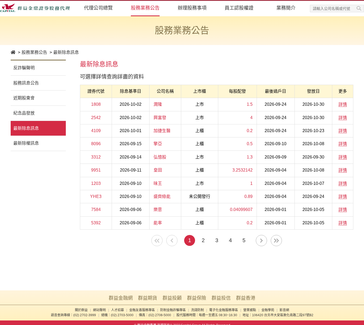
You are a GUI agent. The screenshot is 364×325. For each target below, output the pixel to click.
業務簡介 (286, 8)
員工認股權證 (239, 8)
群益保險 (196, 298)
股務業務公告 (145, 8)
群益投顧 (172, 298)
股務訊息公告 (26, 83)
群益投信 (221, 298)
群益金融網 (121, 298)
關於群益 (81, 310)
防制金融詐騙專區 (173, 310)
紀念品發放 (24, 113)
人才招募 (117, 310)
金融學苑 (267, 310)
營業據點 (249, 310)
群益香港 (245, 298)
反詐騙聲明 (24, 68)
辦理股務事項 (192, 8)
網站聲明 (99, 310)
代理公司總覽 (98, 8)
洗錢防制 (197, 310)
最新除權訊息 (26, 143)
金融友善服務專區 (142, 310)
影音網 (284, 310)
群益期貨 (147, 298)
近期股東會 (24, 98)
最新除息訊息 (66, 52)
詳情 (342, 104)
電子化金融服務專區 (223, 310)
